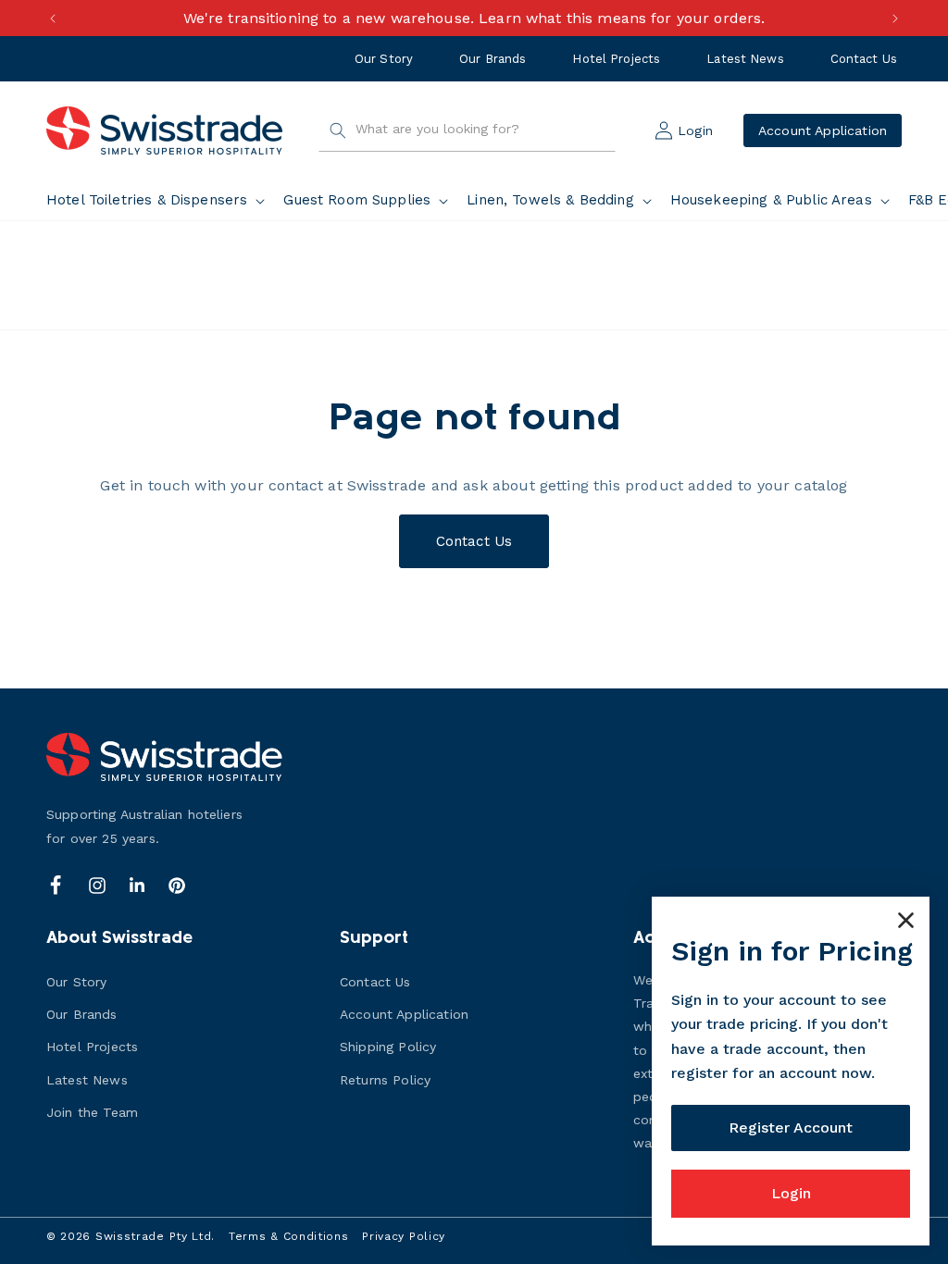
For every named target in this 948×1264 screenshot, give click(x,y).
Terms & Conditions (289, 1236)
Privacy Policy (403, 1236)
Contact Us (863, 59)
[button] (159, 200)
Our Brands (492, 59)
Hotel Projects (616, 59)
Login (791, 1193)
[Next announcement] (895, 18)
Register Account (791, 1127)
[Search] (338, 130)
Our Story (384, 59)
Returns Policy (385, 1079)
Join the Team (92, 1112)
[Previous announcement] (52, 18)
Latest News (744, 59)
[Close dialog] (906, 920)
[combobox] (467, 131)
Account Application (822, 130)
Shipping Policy (388, 1046)
